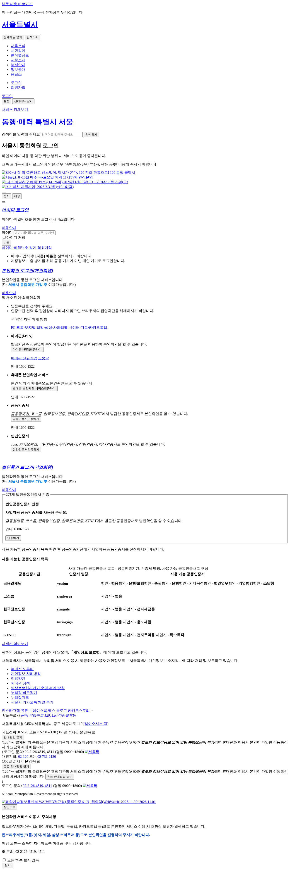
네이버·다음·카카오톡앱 (88, 327)
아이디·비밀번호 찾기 (19, 248)
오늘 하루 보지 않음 (22, 860)
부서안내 (18, 65)
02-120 (23, 756)
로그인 (16, 83)
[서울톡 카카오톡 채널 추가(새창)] (92, 752)
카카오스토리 (79, 711)
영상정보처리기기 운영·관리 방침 (38, 688)
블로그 (61, 711)
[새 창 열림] (68, 172)
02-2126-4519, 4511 (37, 786)
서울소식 (18, 46)
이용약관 (18, 678)
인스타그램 (11, 711)
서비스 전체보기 (15, 110)
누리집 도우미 (22, 669)
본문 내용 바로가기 (17, 4)
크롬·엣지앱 (26, 327)
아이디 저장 (15, 237)
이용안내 (9, 228)
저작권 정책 (20, 683)
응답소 (16, 74)
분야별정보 (20, 55)
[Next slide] (3, 202)
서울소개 (18, 60)
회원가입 (18, 87)
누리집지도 (20, 697)
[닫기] (7, 865)
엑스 (51, 711)
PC (13, 327)
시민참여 (18, 50)
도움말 (43, 358)
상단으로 (9, 807)
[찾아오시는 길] (95, 724)
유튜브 (26, 711)
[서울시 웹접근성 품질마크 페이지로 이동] (79, 802)
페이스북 (40, 711)
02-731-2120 (46, 756)
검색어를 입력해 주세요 (21, 134)
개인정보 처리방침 (26, 674)
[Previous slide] (3, 192)
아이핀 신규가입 (24, 358)
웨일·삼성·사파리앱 (52, 327)
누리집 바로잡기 (24, 693)
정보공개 (18, 70)
